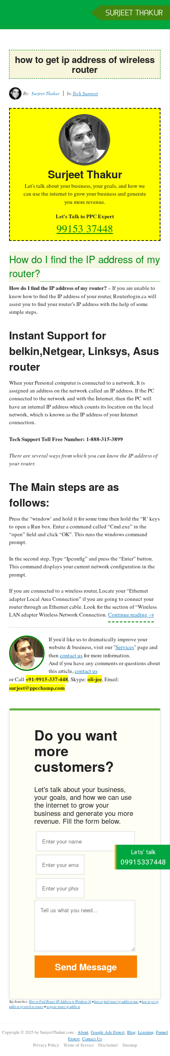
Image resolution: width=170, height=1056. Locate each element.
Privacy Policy (46, 1045)
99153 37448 (85, 228)
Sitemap (130, 1045)
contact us (71, 655)
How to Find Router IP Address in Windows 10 (60, 1001)
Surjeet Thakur (85, 18)
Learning (145, 1032)
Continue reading (131, 614)
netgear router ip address (63, 1006)
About (83, 1032)
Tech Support (85, 93)
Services (125, 647)
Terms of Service (79, 1045)
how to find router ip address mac (116, 1001)
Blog (131, 1032)
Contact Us (92, 1039)
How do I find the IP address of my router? (84, 266)
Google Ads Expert (108, 1032)
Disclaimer (108, 1045)
